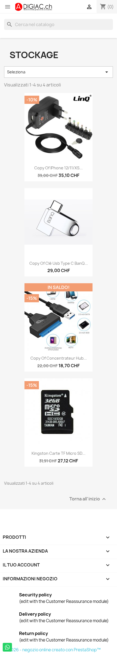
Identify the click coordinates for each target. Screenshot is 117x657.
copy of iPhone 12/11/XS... (58, 167)
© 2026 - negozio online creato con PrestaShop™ (52, 650)
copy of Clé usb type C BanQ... (58, 263)
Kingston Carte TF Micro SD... (58, 453)
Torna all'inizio (88, 499)
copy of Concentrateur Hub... (58, 358)
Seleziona (58, 72)
